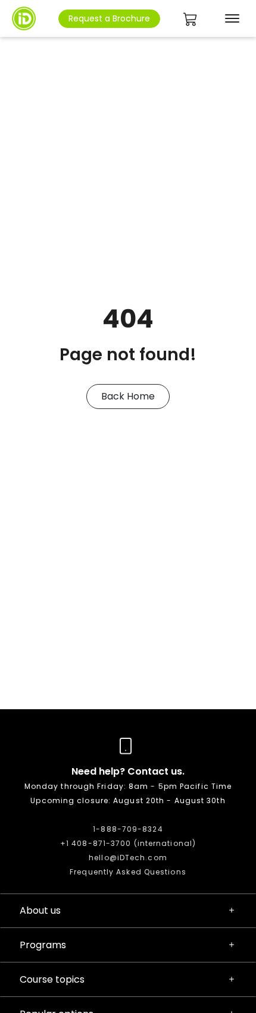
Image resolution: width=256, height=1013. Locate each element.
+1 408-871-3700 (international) (128, 843)
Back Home (128, 396)
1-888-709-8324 (128, 829)
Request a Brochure (109, 18)
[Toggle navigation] (230, 18)
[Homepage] (24, 18)
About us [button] (40, 910)
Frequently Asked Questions (128, 872)
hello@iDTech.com (128, 857)
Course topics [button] (52, 979)
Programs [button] (43, 945)
